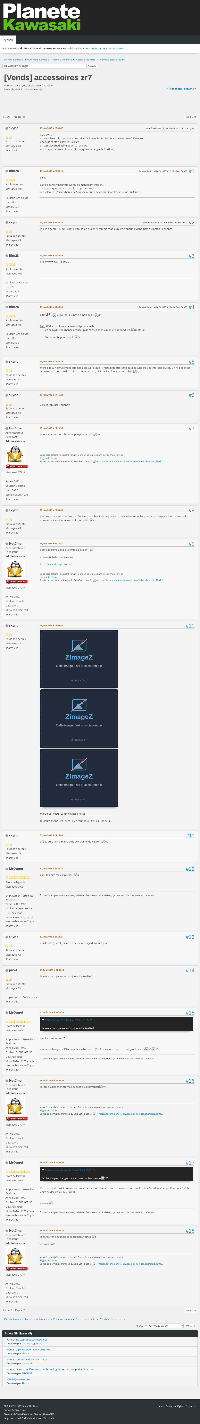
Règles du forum (48, 458)
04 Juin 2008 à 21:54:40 (51, 255)
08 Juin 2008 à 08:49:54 (51, 306)
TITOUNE (27, 1373)
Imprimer (191, 117)
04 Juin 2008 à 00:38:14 (51, 222)
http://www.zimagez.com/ (55, 564)
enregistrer (118, 48)
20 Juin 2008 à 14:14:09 (51, 835)
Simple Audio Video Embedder (18, 1414)
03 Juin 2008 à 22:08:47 (51, 128)
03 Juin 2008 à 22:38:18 (51, 171)
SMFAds (7, 1410)
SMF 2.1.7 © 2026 (12, 1406)
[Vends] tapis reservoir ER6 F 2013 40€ (28, 1349)
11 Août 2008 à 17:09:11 (52, 1230)
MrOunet (16, 868)
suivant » (190, 88)
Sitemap (37, 1414)
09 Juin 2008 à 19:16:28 (51, 394)
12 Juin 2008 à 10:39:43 (51, 510)
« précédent (174, 88)
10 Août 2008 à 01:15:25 (52, 1012)
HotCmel (15, 428)
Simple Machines (30, 1406)
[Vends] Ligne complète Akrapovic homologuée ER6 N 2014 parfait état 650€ (50, 1369)
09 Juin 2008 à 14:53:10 (51, 361)
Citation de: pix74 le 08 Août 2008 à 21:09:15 (68, 1019)
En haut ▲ (191, 1406)
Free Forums (20, 1410)
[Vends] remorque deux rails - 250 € (26, 1359)
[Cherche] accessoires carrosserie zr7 (27, 1339)
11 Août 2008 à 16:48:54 (52, 1162)
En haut (7, 1310)
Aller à (139, 1325)
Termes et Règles (174, 1406)
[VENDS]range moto (18, 1379)
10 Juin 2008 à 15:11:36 (51, 428)
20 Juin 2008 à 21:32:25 (51, 936)
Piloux (25, 1353)
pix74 (13, 970)
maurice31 (28, 1363)
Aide (161, 1406)
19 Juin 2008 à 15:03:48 (51, 625)
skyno (13, 128)
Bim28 (14, 171)
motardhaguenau (32, 1343)
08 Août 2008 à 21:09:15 (52, 970)
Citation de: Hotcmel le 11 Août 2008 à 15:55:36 (70, 1169)
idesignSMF (48, 1414)
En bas (7, 116)
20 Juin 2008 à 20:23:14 (51, 868)
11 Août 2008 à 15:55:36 (52, 1080)
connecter (95, 48)
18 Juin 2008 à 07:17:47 (51, 543)
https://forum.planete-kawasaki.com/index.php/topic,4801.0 (131, 461)
